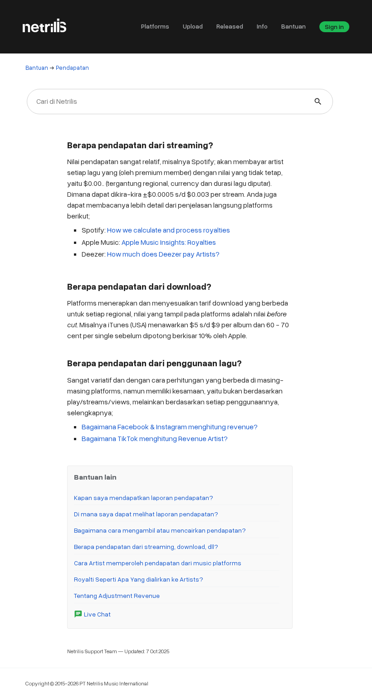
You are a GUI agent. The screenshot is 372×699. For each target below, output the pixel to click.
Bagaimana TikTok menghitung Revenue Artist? (155, 438)
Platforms (155, 26)
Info (262, 26)
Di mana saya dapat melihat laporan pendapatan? (146, 514)
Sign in (334, 26)
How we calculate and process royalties (168, 229)
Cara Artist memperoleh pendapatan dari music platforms (157, 563)
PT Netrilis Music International (113, 683)
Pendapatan (72, 67)
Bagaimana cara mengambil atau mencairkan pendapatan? (160, 530)
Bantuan (293, 26)
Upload (193, 26)
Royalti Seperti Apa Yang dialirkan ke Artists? (138, 579)
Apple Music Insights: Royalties (169, 242)
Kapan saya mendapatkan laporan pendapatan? (143, 497)
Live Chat (92, 614)
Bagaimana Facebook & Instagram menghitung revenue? (170, 426)
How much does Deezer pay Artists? (163, 253)
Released (229, 26)
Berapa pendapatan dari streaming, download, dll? (146, 546)
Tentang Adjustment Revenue (117, 595)
